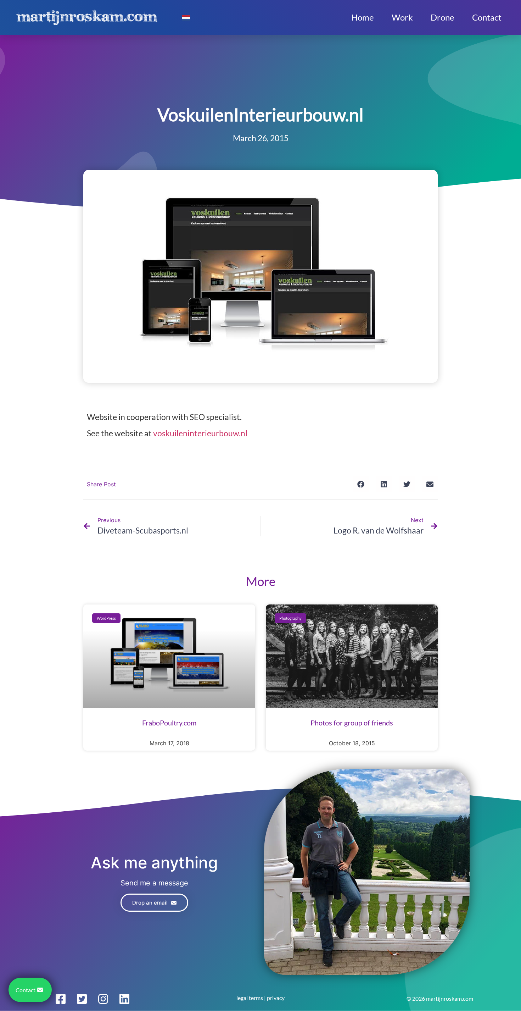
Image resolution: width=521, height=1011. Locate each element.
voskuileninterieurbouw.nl (200, 433)
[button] (361, 484)
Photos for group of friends (351, 722)
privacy (276, 997)
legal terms (249, 997)
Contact (487, 17)
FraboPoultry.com (169, 722)
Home (362, 17)
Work (402, 17)
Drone (442, 17)
